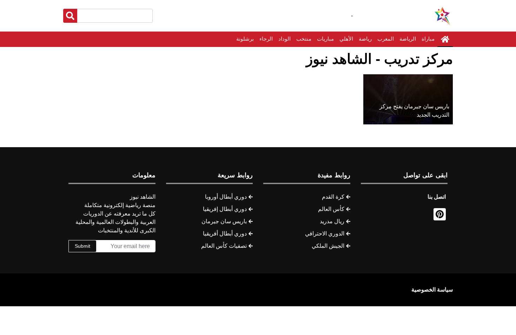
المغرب (385, 39)
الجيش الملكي (328, 246)
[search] (70, 16)
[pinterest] (440, 214)
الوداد (284, 39)
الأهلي (346, 39)
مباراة (428, 39)
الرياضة (407, 39)
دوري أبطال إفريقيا (225, 209)
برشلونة (245, 39)
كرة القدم (333, 197)
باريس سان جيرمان (224, 221)
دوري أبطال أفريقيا (225, 234)
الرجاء (266, 39)
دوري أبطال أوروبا (226, 197)
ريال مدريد (332, 221)
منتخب (303, 39)
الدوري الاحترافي (324, 234)
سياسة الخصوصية (432, 290)
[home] (445, 39)
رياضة (365, 39)
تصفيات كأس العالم (224, 246)
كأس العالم (331, 209)
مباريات (325, 39)
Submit (82, 246)
